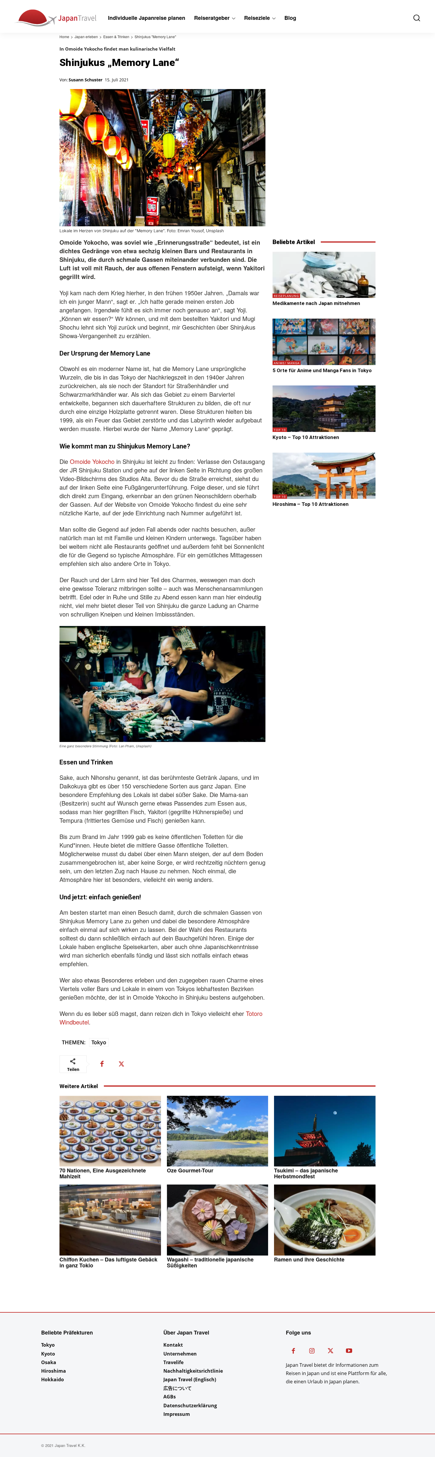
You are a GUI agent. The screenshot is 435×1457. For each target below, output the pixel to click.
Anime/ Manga (286, 363)
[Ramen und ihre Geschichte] (325, 1220)
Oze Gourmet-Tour (190, 1170)
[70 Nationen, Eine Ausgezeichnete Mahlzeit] (110, 1131)
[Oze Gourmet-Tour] (217, 1131)
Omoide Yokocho (92, 461)
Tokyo (98, 1042)
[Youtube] (349, 1351)
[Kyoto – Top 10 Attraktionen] (324, 408)
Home (64, 36)
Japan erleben (86, 36)
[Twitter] (121, 1064)
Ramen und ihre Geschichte (309, 1259)
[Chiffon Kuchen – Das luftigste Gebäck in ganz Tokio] (110, 1220)
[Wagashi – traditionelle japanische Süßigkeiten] (217, 1220)
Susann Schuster (85, 80)
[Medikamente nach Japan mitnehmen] (324, 275)
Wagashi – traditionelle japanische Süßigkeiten (210, 1262)
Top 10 (280, 430)
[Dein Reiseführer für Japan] (39, 18)
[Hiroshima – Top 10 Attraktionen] (324, 476)
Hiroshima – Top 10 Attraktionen (311, 504)
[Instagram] (312, 1351)
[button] (412, 18)
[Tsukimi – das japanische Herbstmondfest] (325, 1131)
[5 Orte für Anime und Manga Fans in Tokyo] (324, 342)
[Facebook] (102, 1064)
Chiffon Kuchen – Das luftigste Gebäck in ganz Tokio (108, 1262)
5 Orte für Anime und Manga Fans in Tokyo (322, 370)
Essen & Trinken (116, 36)
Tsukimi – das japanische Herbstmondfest (306, 1173)
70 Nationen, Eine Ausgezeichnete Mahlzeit (102, 1173)
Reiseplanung (286, 296)
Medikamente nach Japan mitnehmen (316, 303)
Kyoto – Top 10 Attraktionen (306, 437)
